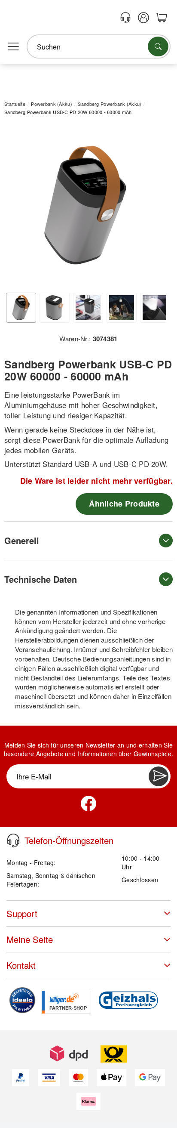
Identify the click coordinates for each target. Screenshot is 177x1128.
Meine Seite (29, 939)
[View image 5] (155, 308)
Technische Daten (40, 579)
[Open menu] (13, 47)
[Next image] (153, 207)
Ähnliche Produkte (124, 503)
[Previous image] (17, 207)
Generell (21, 540)
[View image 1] (21, 308)
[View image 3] (88, 308)
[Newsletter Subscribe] (158, 776)
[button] (85, 205)
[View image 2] (55, 308)
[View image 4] (122, 308)
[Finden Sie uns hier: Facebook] (88, 803)
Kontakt (21, 965)
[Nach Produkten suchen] (158, 46)
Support (21, 913)
